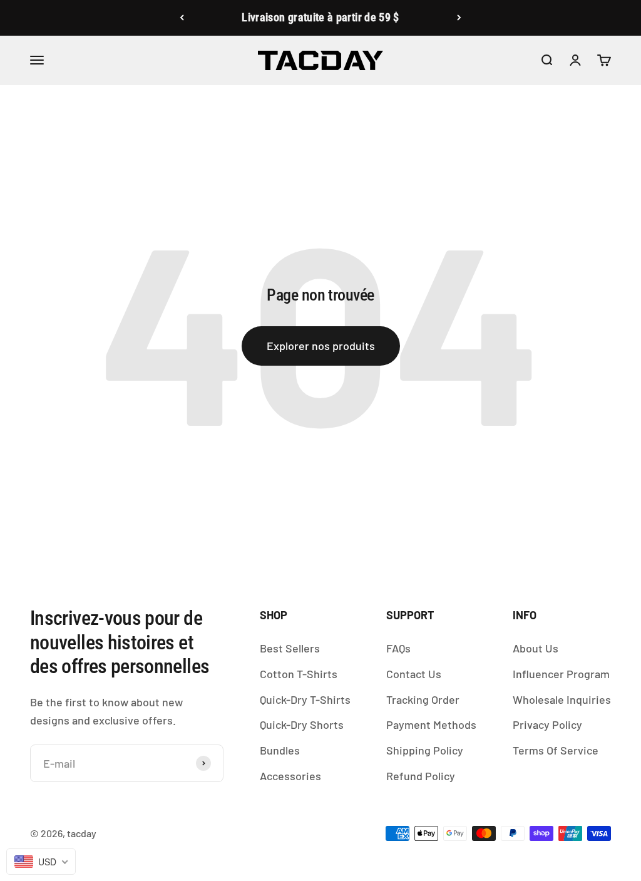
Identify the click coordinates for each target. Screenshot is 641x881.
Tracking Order (422, 699)
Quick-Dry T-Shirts (305, 699)
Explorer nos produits (321, 346)
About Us (535, 648)
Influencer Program (561, 674)
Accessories (290, 776)
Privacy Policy (547, 724)
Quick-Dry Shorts (302, 724)
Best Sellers (290, 648)
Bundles (280, 750)
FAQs (398, 648)
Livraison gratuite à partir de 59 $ (320, 17)
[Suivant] (459, 18)
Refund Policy (420, 776)
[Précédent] (182, 18)
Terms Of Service (555, 750)
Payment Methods (431, 724)
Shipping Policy (424, 750)
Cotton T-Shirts (298, 674)
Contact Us (413, 674)
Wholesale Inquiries (562, 699)
